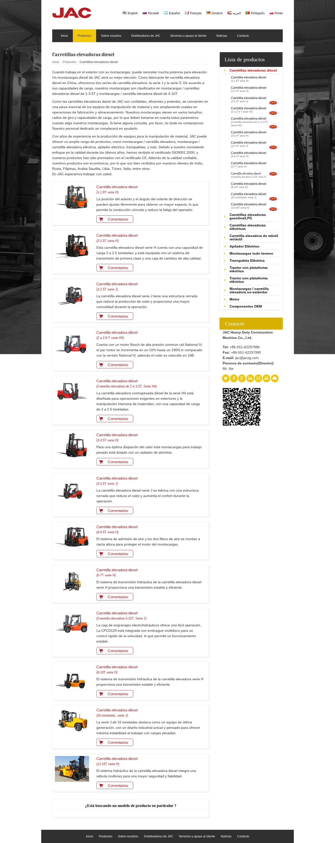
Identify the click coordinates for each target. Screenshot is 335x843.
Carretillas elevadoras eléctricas (248, 227)
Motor (234, 299)
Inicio (55, 62)
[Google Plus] (242, 378)
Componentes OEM (246, 306)
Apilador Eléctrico (244, 246)
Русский (153, 13)
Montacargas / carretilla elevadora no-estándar (249, 290)
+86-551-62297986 (245, 347)
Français (196, 13)
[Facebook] (234, 378)
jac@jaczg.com (247, 358)
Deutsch (217, 13)
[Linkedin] (250, 378)
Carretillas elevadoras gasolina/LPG (248, 216)
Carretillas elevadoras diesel (253, 70)
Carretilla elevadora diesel (248, 79)
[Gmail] (258, 378)
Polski (279, 13)
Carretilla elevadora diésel (248, 110)
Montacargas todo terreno (251, 253)
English (133, 13)
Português (258, 13)
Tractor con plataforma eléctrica (249, 269)
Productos (69, 62)
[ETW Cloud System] (274, 378)
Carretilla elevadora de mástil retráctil (254, 237)
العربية (237, 13)
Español (174, 13)
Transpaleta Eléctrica (247, 260)
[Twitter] (226, 378)
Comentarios (118, 219)
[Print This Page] (267, 378)
